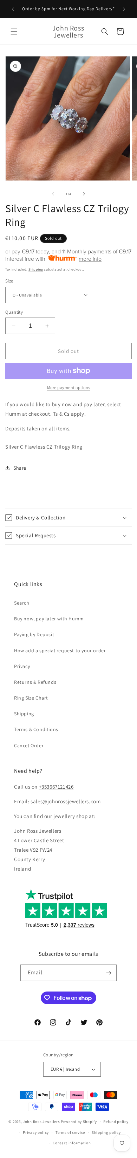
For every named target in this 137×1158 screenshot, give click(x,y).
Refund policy (115, 1121)
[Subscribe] (108, 973)
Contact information (72, 1142)
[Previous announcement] (13, 9)
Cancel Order (29, 745)
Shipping (35, 269)
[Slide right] (84, 194)
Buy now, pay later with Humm (49, 618)
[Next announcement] (124, 9)
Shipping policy (106, 1132)
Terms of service (70, 1132)
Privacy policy (36, 1132)
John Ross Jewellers (41, 1121)
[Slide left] (53, 194)
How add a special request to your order (60, 650)
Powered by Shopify (79, 1121)
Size (9, 281)
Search (22, 603)
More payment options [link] (68, 387)
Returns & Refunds (35, 682)
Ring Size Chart (31, 698)
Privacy (22, 666)
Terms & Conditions (36, 729)
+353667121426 (56, 786)
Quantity (14, 312)
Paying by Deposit (34, 634)
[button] (14, 31)
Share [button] (19, 468)
